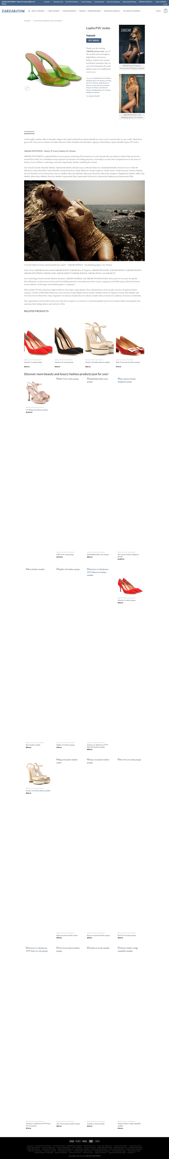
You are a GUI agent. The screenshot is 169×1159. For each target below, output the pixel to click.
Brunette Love (58, 2)
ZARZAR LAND (88, 1152)
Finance (82, 11)
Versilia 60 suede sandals (96, 1124)
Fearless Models (120, 1147)
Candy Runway (99, 2)
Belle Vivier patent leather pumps (128, 362)
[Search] (29, 11)
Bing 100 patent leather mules (67, 935)
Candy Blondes (135, 1146)
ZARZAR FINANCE (75, 1152)
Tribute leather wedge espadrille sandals (129, 1125)
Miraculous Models (134, 1149)
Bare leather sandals (33, 745)
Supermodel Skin (119, 1151)
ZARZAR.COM (13, 11)
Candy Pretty (77, 1147)
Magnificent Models (99, 1149)
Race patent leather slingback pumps (128, 556)
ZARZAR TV (131, 1152)
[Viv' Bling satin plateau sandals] (38, 391)
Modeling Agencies (112, 11)
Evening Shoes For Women (47, 20)
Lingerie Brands (94, 11)
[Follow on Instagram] (166, 4)
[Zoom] (27, 88)
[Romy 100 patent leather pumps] (99, 844)
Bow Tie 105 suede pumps (127, 935)
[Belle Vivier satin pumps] (68, 463)
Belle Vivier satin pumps (65, 554)
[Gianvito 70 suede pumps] (130, 582)
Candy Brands (53, 11)
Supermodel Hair (64, 1151)
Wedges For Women (93, 92)
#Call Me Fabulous (72, 2)
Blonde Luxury (59, 1146)
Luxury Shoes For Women (100, 85)
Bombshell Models (74, 1146)
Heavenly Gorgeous (113, 2)
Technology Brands (131, 11)
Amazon (47, 2)
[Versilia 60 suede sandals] (99, 1033)
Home (27, 20)
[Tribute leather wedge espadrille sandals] (130, 1033)
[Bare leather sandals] (38, 654)
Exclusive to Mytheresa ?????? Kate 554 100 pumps (38, 1125)
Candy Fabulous (48, 1147)
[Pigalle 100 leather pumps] (68, 654)
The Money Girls (134, 1151)
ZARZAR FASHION (145, 2)
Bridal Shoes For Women (102, 78)
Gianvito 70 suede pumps (33, 362)
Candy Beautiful (120, 1146)
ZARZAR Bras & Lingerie (43, 1152)
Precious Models (35, 1151)
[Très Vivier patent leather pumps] (68, 1033)
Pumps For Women (92, 88)
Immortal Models (82, 1149)
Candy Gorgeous (86, 2)
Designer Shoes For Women (95, 80)
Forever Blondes (135, 1147)
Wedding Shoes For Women (101, 90)
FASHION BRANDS (69, 11)
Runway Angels (50, 1151)
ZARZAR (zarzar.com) (95, 51)
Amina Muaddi (94, 96)
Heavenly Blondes (49, 1149)
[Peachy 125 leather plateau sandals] (38, 772)
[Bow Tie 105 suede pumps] (130, 844)
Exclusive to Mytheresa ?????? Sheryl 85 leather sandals (97, 746)
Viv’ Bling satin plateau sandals (37, 410)
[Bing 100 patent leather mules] (68, 844)
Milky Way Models (117, 1149)
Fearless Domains (104, 1147)
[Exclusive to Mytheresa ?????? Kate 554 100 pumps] (38, 1033)
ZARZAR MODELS (101, 1152)
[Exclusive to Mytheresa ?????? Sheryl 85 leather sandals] (99, 654)
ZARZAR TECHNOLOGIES (117, 1152)
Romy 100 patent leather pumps (98, 935)
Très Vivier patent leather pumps (68, 1124)
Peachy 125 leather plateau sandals (97, 362)
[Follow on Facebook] (164, 4)
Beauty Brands (38, 11)
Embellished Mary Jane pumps (98, 554)
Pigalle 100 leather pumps (65, 745)
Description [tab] (29, 134)
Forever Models (33, 1149)
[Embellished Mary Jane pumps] (99, 463)
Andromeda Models (43, 1146)
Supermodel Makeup (129, 2)
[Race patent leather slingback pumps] (130, 463)
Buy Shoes (94, 40)
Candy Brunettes (33, 1147)
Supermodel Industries (82, 1151)
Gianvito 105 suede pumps (64, 362)
